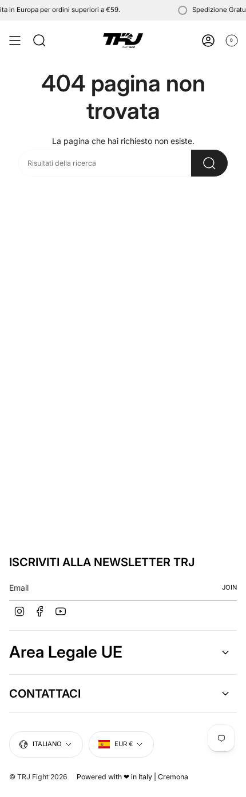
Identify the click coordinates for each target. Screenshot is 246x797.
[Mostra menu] (14, 40)
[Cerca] (209, 163)
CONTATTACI (45, 693)
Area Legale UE (65, 652)
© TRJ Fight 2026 (38, 776)
